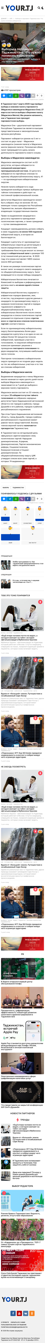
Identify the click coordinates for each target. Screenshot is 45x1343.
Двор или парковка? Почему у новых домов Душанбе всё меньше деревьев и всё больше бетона (27, 1175)
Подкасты (22, 749)
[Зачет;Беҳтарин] (9, 45)
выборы (6, 487)
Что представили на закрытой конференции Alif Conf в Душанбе (22, 1106)
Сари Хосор (18, 691)
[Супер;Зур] (40, 660)
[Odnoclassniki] (32, 1313)
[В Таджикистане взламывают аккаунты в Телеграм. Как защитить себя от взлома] (5, 1164)
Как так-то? (32, 542)
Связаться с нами (18, 1322)
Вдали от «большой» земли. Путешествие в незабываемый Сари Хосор (21, 695)
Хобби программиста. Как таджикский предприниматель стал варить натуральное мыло (28, 563)
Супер (40, 523)
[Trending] (40, 602)
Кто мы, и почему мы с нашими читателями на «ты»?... (26, 581)
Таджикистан (18, 487)
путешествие (8, 691)
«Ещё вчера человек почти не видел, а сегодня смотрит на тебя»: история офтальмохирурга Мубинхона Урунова (19, 637)
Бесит (15, 523)
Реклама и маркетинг (34, 749)
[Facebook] (13, 1313)
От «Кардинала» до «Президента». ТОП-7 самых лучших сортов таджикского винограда (20, 1244)
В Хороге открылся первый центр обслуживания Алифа (16, 983)
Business (4, 749)
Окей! (10, 542)
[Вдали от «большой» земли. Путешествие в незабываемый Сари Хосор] (22, 673)
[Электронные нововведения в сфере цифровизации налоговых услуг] (22, 1063)
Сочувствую (27, 523)
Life (3, 41)
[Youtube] (19, 1313)
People (3, 633)
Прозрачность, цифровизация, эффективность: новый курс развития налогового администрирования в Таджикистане (18, 1013)
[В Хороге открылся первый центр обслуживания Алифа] (22, 969)
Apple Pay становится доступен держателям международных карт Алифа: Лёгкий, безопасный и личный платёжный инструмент (22, 1046)
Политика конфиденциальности (14, 1327)
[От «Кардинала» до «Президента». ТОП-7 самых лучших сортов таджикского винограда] (22, 1229)
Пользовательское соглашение (13, 1325)
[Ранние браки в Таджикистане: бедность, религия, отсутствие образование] (22, 1200)
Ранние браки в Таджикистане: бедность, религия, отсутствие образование (20, 1214)
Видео (15, 749)
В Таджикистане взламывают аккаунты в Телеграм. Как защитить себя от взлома (26, 1163)
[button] (2, 8)
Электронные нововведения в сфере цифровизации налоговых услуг (18, 1077)
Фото (35, 691)
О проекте (5, 1322)
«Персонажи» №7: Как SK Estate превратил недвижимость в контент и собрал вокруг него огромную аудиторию (21, 755)
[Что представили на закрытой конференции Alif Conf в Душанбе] (22, 1092)
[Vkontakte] (25, 1313)
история (9, 633)
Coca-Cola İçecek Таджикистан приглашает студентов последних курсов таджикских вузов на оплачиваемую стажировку (21, 1275)
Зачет (5, 523)
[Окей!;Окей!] (4, 45)
